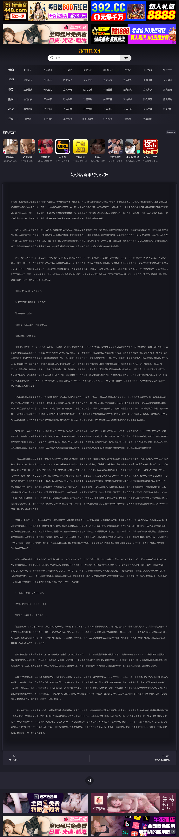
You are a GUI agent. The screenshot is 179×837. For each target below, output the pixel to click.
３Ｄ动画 (87, 79)
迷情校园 (107, 109)
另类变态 (167, 89)
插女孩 (28, 118)
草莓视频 (67, 118)
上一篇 (14, 758)
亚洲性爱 (27, 89)
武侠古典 (87, 109)
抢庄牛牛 (167, 70)
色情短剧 (147, 118)
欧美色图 (67, 99)
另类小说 (127, 109)
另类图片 (167, 99)
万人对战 (67, 70)
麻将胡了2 (108, 70)
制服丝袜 (107, 89)
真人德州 (47, 70)
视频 (11, 80)
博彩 (11, 70)
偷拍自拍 (47, 89)
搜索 (126, 58)
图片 (11, 99)
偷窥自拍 (27, 99)
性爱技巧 (167, 109)
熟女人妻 (107, 79)
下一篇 (162, 758)
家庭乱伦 (47, 109)
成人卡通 (67, 89)
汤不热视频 (87, 118)
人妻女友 (67, 109)
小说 (11, 109)
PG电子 (28, 70)
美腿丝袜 (107, 99)
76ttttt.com (89, 51)
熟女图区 (147, 99)
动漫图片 (87, 99)
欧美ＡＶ (67, 79)
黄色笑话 (147, 109)
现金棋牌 (147, 70)
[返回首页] (173, 830)
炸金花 (127, 70)
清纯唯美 (127, 99)
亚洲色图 (47, 99)
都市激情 (27, 109)
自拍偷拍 (47, 79)
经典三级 (127, 89)
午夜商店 (47, 118)
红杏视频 (107, 118)
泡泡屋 (127, 118)
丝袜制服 (127, 79)
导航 (11, 119)
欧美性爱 (87, 89)
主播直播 (147, 79)
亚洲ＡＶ (27, 79)
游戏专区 (87, 70)
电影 (11, 89)
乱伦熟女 (147, 89)
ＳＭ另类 (167, 79)
